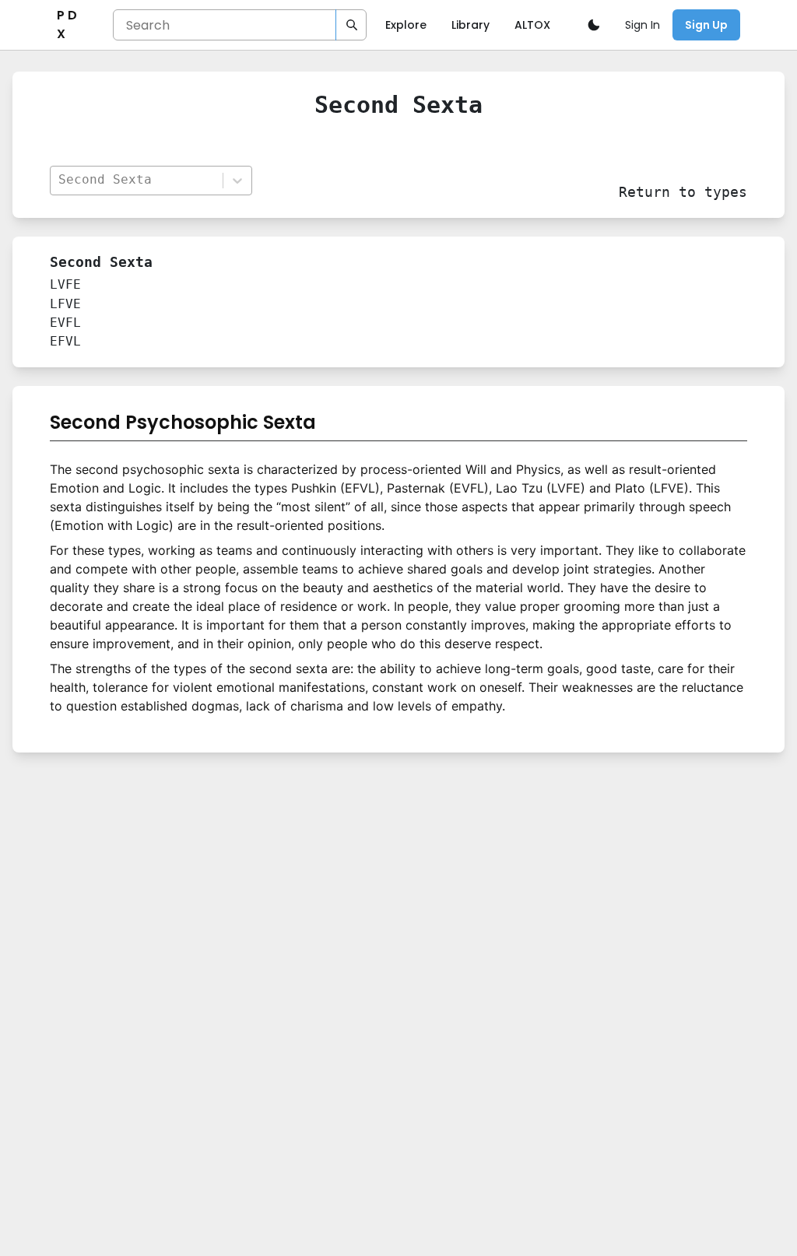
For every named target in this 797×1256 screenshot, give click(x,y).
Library (470, 25)
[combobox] (135, 180)
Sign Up (706, 25)
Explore (406, 25)
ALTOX (532, 25)
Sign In (642, 25)
